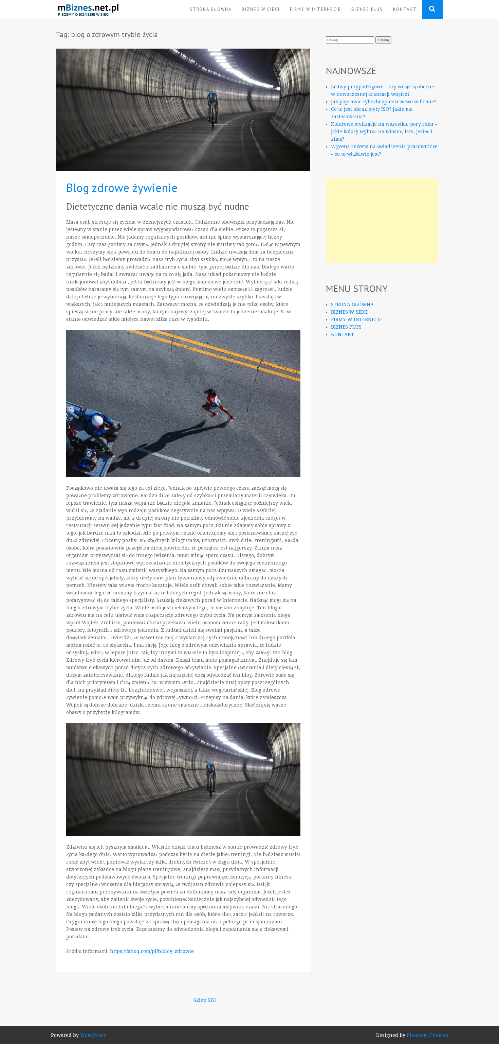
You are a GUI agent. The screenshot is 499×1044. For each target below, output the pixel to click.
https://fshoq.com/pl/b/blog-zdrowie (152, 951)
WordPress (93, 1035)
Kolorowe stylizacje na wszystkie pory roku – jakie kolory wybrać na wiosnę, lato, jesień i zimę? (384, 131)
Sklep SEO (205, 1000)
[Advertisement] (382, 220)
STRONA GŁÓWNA (211, 9)
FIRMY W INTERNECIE (315, 9)
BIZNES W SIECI (261, 9)
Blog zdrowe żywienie (122, 187)
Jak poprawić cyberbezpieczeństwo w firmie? (384, 101)
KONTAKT (405, 9)
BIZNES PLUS (367, 9)
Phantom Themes (427, 1035)
